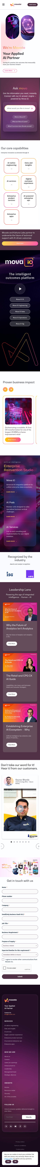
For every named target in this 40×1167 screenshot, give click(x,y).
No (15, 1161)
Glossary (7, 1093)
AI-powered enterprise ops (13, 1041)
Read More (11, 644)
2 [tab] (14, 842)
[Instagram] (25, 1126)
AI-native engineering (11, 1025)
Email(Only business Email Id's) (13, 914)
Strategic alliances (10, 1075)
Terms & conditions (20, 1145)
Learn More (8, 71)
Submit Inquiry (32, 4)
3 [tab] (17, 842)
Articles (6, 1087)
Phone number (7, 896)
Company (5, 905)
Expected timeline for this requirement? (16, 950)
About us (7, 1056)
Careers (7, 1059)
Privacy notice (20, 1142)
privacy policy (8, 1159)
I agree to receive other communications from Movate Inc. (21, 961)
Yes (8, 1161)
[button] (5, 389)
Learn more (11, 492)
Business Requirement (10, 932)
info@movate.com (9, 1014)
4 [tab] (20, 842)
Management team (10, 1072)
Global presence (9, 1065)
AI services (7, 1032)
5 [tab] (23, 842)
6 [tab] (26, 842)
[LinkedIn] (11, 1126)
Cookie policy (20, 1149)
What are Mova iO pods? (20, 121)
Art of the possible (10, 1096)
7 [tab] (29, 842)
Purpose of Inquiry (9, 941)
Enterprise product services (13, 1038)
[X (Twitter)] (6, 1126)
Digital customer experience (13, 1035)
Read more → (13, 440)
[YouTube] (15, 1126)
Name (4, 887)
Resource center (9, 1090)
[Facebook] (20, 1126)
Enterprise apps (9, 1044)
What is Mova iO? (20, 117)
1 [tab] (11, 842)
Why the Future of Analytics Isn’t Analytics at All (19, 628)
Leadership (8, 1069)
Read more (20, 246)
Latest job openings (10, 1062)
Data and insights (9, 1028)
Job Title (5, 923)
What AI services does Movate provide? (20, 126)
